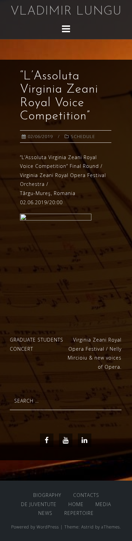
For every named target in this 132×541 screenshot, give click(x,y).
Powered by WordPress (35, 526)
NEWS (45, 513)
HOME (76, 504)
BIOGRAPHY (47, 495)
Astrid (87, 526)
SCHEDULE (83, 136)
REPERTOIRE (79, 513)
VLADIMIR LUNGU (66, 11)
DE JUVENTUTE (39, 504)
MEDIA (103, 504)
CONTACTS (86, 495)
